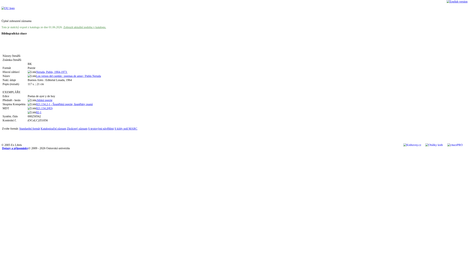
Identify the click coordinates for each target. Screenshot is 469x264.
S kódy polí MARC (126, 128)
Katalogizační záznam (53, 128)
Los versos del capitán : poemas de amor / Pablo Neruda (68, 76)
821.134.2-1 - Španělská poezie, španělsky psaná (64, 104)
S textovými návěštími (101, 128)
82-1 (38, 112)
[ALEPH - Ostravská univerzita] (8, 8)
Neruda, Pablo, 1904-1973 (52, 72)
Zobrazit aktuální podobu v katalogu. (84, 27)
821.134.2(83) (44, 108)
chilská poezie (44, 100)
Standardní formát (29, 128)
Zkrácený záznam (77, 128)
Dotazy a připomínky (15, 148)
